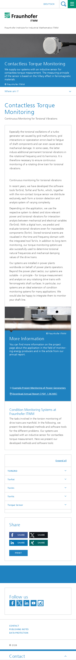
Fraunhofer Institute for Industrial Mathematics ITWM (32, 27)
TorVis (11, 496)
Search (63, 4)
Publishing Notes (19, 629)
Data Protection (18, 633)
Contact (14, 626)
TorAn (11, 488)
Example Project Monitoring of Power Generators (39, 388)
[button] (18, 535)
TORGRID (12, 471)
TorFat (11, 479)
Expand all (61, 460)
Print (18, 553)
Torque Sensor (15, 505)
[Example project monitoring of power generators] (38, 319)
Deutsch (49, 4)
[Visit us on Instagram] (41, 603)
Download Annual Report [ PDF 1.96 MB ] (34, 394)
